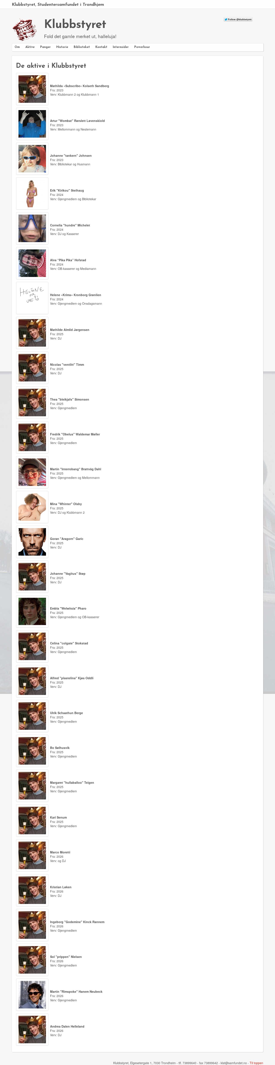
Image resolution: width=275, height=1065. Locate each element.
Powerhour (142, 47)
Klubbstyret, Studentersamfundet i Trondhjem (58, 5)
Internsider (121, 47)
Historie (62, 47)
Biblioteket (82, 47)
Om (17, 47)
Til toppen (256, 1063)
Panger (45, 47)
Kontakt (101, 47)
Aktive (30, 47)
